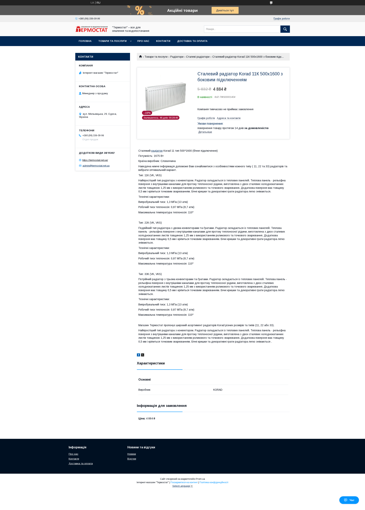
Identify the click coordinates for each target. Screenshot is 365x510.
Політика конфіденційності (213, 482)
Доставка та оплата (192, 41)
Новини (131, 454)
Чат (352, 500)
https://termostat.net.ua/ (95, 160)
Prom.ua (200, 479)
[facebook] (138, 355)
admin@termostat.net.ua (96, 165)
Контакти (163, 41)
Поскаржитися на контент (184, 482)
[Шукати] (285, 29)
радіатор (157, 150)
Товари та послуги (112, 41)
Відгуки (131, 458)
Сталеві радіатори (197, 56)
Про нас (143, 41)
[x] (142, 355)
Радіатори (176, 56)
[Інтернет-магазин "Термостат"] (91, 31)
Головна (85, 41)
